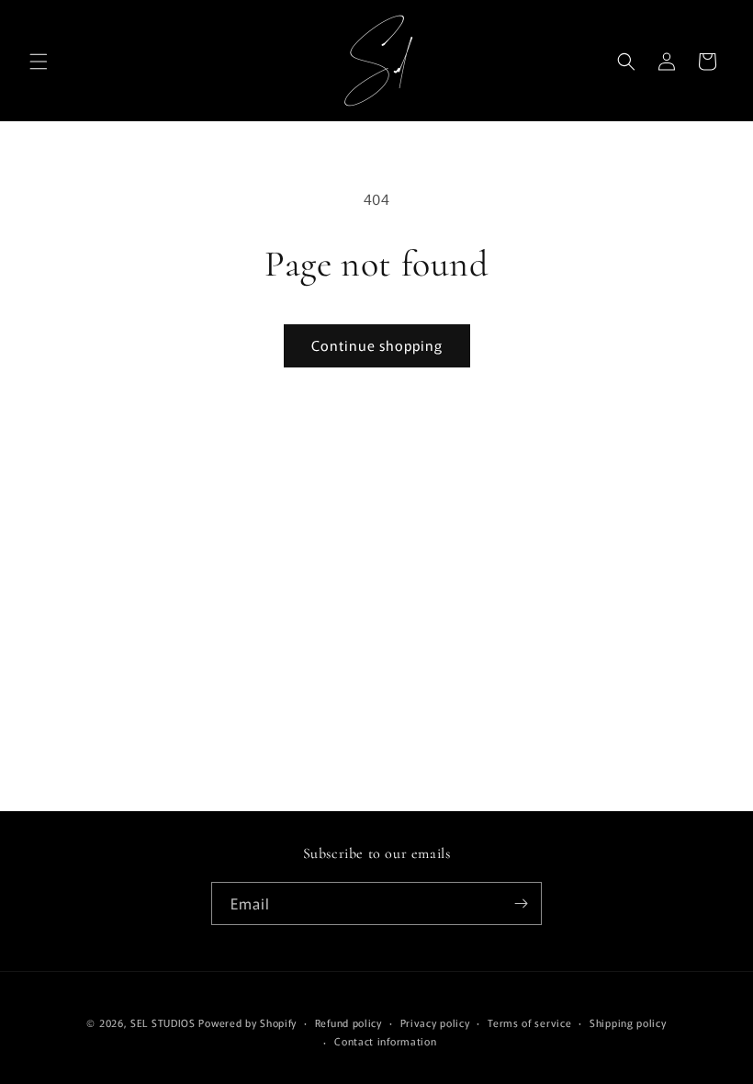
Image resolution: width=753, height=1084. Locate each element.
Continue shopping (377, 345)
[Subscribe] (520, 903)
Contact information (385, 1040)
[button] (38, 61)
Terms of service (529, 1022)
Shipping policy (628, 1022)
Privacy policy (435, 1022)
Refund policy (348, 1022)
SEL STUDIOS (163, 1022)
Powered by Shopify (247, 1022)
